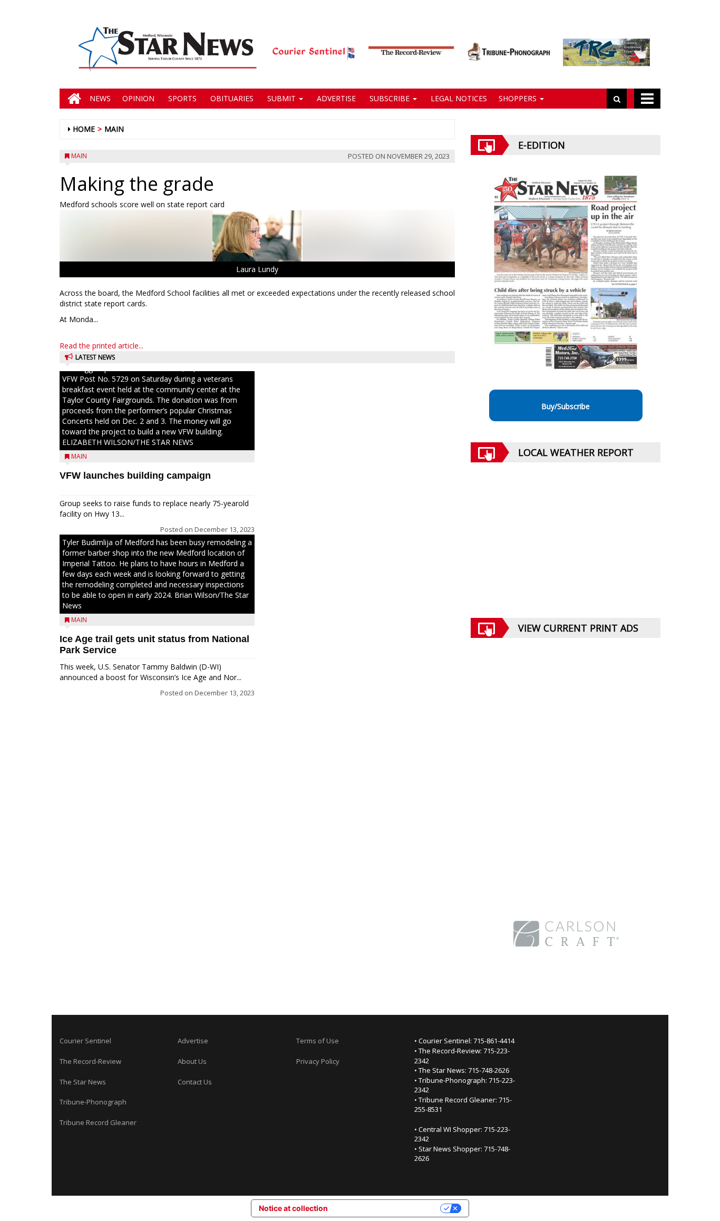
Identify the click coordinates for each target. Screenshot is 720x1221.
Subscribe (389, 98)
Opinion (138, 98)
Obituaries (231, 98)
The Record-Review (90, 1061)
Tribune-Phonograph (93, 1102)
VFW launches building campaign (135, 475)
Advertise (335, 98)
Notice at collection (293, 1208)
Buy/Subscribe (565, 406)
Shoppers (519, 98)
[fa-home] (72, 99)
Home (84, 129)
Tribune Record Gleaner (98, 1122)
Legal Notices (458, 98)
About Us (192, 1061)
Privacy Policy (317, 1061)
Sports (181, 98)
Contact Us (195, 1082)
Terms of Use (317, 1040)
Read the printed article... (101, 346)
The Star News (83, 1082)
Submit (281, 98)
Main (114, 129)
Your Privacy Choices (388, 1208)
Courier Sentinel (85, 1040)
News (100, 98)
